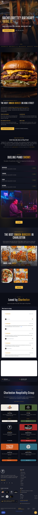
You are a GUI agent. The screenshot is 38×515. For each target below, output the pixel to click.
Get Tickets (19, 222)
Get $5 (9, 418)
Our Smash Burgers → (23, 33)
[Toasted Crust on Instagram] (3, 497)
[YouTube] (9, 483)
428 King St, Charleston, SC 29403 (27, 490)
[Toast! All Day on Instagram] (3, 492)
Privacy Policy (29, 508)
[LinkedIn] (12, 483)
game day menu (15, 146)
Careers (22, 483)
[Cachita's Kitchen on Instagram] (7, 497)
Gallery (22, 480)
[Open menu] (36, 2)
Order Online (23, 472)
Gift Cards (22, 475)
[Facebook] (2, 483)
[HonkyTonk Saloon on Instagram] (16, 492)
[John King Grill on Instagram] (11, 492)
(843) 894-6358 (24, 492)
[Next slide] (36, 23)
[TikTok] (7, 483)
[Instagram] (4, 483)
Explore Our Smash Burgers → (22, 128)
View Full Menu (19, 287)
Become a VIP (23, 473)
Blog (21, 481)
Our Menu (22, 478)
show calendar (32, 146)
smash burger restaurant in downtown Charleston (19, 107)
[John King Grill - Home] (2, 2)
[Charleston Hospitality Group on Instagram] (11, 497)
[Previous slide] (2, 23)
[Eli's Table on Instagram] (7, 492)
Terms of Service (34, 508)
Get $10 (3, 512)
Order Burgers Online (9, 33)
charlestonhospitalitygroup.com (25, 503)
